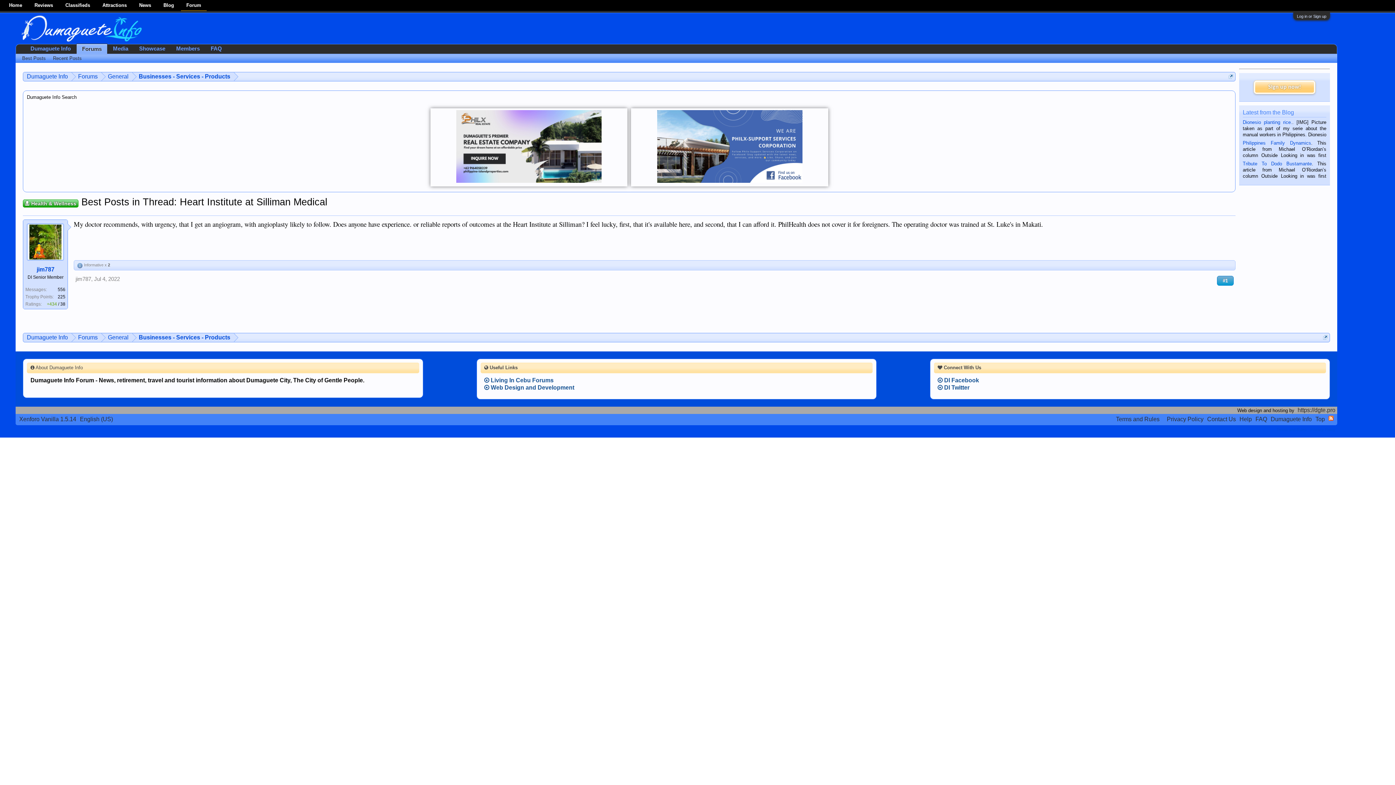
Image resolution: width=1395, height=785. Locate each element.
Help (1246, 419)
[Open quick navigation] (1231, 76)
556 (61, 289)
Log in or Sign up (1311, 16)
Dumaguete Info (51, 49)
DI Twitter (956, 388)
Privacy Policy (1185, 419)
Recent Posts (67, 58)
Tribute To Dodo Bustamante (1277, 163)
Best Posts (34, 58)
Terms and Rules (1138, 419)
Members (188, 49)
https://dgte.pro (1316, 410)
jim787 (45, 269)
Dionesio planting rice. (1267, 122)
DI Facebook (961, 380)
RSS (1331, 418)
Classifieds (77, 5)
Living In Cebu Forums (521, 380)
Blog (168, 5)
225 (61, 296)
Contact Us (1221, 419)
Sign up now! (1284, 87)
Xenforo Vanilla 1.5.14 (47, 419)
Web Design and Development (531, 388)
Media (120, 49)
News (145, 5)
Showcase (152, 49)
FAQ (216, 49)
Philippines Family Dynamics (1277, 143)
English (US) (96, 419)
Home (15, 5)
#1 (1225, 280)
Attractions (114, 5)
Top (1320, 419)
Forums (92, 49)
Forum (193, 5)
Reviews (44, 5)
